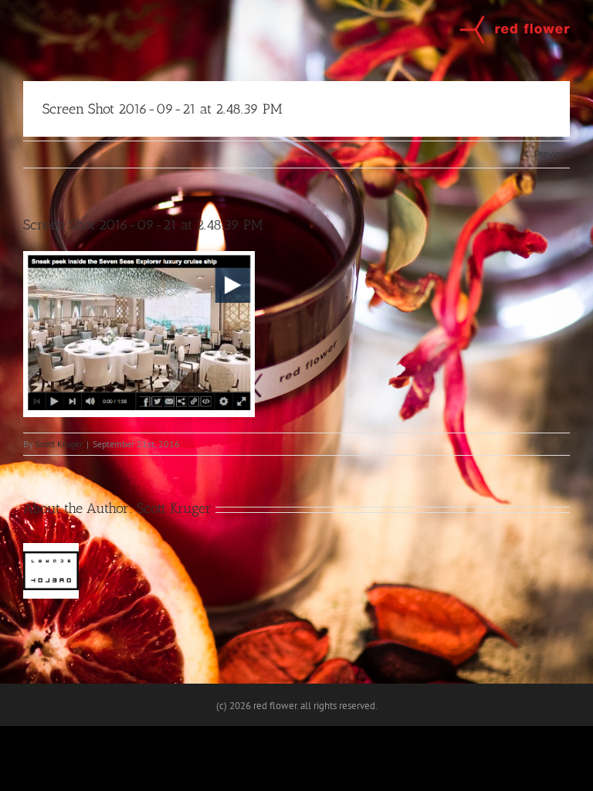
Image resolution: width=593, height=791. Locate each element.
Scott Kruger (59, 444)
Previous (552, 154)
